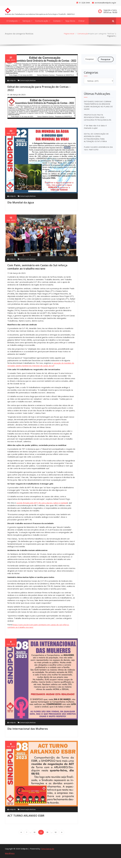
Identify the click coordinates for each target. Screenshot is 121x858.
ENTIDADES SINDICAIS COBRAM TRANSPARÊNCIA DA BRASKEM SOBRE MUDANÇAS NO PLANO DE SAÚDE (98, 105)
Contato (57, 20)
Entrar (82, 20)
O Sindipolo (12, 20)
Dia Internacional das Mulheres (27, 728)
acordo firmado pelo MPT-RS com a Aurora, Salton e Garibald (42, 503)
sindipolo (12, 80)
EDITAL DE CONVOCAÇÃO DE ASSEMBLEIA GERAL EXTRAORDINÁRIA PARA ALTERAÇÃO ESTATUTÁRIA (96, 137)
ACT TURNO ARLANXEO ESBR (25, 815)
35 (47, 832)
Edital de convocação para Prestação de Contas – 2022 (39, 88)
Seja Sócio (70, 20)
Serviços (26, 20)
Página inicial (69, 33)
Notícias (33, 80)
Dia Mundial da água (20, 202)
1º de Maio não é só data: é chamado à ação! (95, 126)
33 (34, 832)
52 (55, 832)
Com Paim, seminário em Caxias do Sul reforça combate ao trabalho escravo (37, 266)
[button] (113, 21)
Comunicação (41, 20)
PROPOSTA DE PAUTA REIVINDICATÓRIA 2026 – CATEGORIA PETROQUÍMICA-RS (97, 117)
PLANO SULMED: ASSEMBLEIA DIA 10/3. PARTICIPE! (98, 148)
